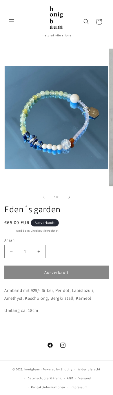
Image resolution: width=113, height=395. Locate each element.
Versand (9, 231)
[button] (11, 21)
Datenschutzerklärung (45, 378)
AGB (70, 378)
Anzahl (9, 240)
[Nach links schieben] (43, 197)
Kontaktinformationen (48, 387)
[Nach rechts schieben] (69, 197)
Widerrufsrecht (89, 369)
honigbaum (33, 369)
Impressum (79, 387)
